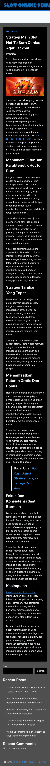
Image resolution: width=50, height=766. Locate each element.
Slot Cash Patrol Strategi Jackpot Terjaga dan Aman (26, 478)
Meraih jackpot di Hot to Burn (21, 592)
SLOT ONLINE (11, 32)
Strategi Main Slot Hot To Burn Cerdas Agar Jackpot (23, 42)
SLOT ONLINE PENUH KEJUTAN (29, 762)
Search (6, 666)
